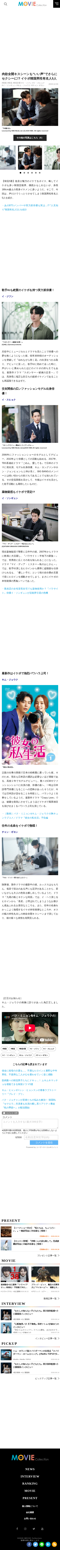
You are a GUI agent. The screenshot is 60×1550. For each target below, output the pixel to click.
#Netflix (16, 1359)
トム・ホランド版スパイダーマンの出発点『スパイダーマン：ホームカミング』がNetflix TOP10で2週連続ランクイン (36, 1352)
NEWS (30, 1469)
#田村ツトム (17, 1332)
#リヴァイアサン (6, 1291)
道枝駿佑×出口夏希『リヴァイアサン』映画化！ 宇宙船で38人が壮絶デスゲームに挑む (14, 1286)
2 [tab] (24, 173)
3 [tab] (28, 173)
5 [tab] (36, 173)
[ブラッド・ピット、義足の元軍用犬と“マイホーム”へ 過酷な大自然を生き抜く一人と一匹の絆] (45, 1274)
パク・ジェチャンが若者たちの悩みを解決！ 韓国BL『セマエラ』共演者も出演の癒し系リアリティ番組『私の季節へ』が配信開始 (29, 1104)
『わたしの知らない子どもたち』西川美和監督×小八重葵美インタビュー (35, 1365)
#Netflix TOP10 (25, 1359)
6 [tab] (39, 173)
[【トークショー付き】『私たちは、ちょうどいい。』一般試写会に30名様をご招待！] (6, 1231)
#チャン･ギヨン (37, 85)
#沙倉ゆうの (26, 1332)
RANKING (30, 1483)
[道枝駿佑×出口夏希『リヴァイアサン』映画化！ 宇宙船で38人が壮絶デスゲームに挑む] (15, 1274)
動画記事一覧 (50, 1298)
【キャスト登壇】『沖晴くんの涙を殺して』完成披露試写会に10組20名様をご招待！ (36, 1242)
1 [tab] (20, 173)
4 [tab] (32, 173)
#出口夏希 (16, 1291)
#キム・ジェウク (24, 85)
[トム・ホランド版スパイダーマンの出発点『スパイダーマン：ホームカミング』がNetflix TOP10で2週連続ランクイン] (6, 1354)
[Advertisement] (30, 38)
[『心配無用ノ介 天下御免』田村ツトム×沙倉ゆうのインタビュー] (6, 1327)
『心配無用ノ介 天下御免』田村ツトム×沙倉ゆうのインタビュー (36, 1325)
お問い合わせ (30, 1518)
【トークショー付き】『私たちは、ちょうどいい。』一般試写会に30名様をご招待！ (34, 1229)
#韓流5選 (17, 83)
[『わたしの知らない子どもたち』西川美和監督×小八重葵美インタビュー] (6, 1368)
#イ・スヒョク (38, 83)
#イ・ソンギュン (9, 85)
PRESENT (30, 1498)
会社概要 (30, 1512)
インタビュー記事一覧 (46, 1338)
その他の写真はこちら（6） (30, 137)
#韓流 (9, 83)
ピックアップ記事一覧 (46, 1378)
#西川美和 (16, 1372)
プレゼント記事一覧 (47, 1255)
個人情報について (30, 1506)
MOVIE (30, 1490)
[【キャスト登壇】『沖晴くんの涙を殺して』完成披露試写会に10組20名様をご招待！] (6, 1245)
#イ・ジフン (26, 83)
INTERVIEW (30, 1476)
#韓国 (4, 83)
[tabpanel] (30, 158)
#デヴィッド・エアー (38, 1291)
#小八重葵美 (25, 1372)
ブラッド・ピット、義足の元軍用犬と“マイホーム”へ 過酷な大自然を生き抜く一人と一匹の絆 (45, 1286)
